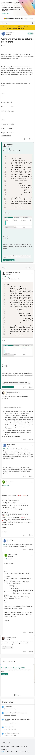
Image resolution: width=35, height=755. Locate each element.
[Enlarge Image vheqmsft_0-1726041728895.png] (17, 222)
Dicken (14, 735)
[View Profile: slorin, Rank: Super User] (3, 482)
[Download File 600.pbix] (11, 647)
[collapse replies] (17, 271)
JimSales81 (13, 715)
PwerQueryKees (10, 392)
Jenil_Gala (13, 729)
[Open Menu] (33, 23)
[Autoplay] (15, 695)
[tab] (17, 695)
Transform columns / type (11, 733)
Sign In (31, 18)
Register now (5, 13)
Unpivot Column (9, 727)
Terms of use (24, 746)
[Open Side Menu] (2, 18)
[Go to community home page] (12, 18)
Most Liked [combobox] (29, 268)
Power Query (5, 23)
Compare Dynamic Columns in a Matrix (15, 713)
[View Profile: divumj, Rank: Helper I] (3, 34)
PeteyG (14, 723)
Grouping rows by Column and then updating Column (17, 720)
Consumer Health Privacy (22, 751)
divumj (8, 32)
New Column (8, 706)
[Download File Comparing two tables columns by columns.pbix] (29, 256)
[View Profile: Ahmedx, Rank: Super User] (3, 638)
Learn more (21, 28)
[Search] (22, 19)
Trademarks (4, 749)
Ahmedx (8, 637)
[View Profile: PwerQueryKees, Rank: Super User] (3, 393)
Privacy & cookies (15, 746)
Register (26, 18)
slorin (7, 481)
